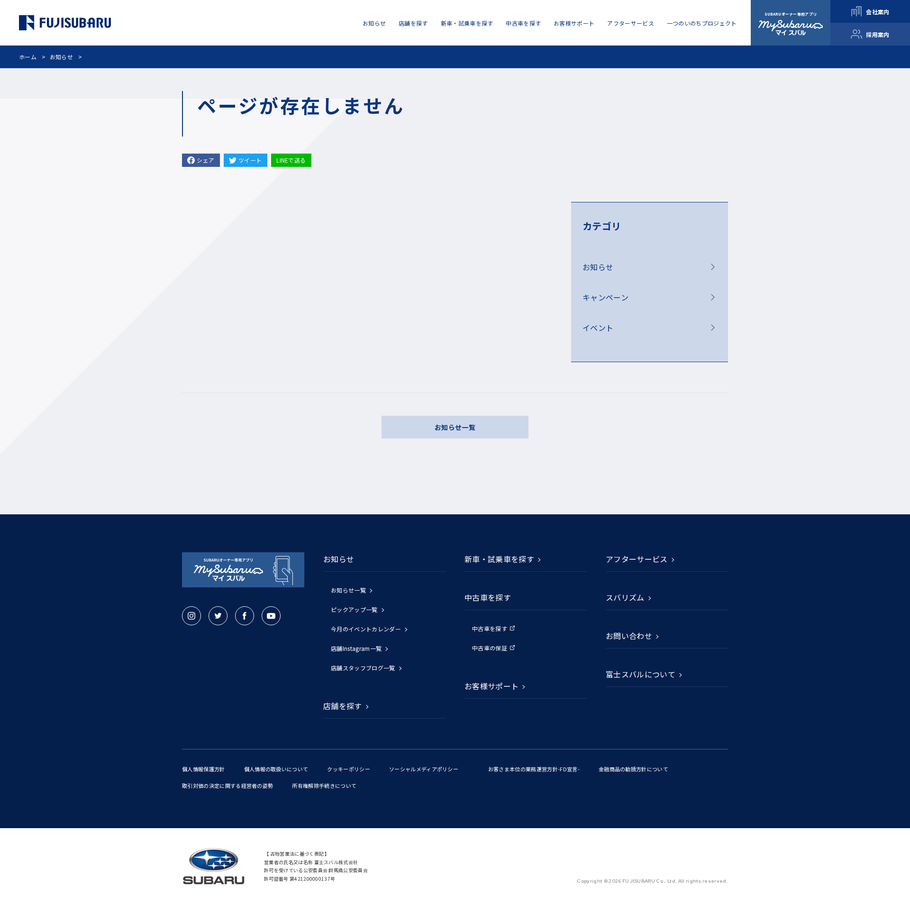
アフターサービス (630, 23)
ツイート (250, 160)
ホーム (27, 57)
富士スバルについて (640, 674)
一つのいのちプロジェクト (702, 23)
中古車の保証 (489, 648)
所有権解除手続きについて (324, 785)
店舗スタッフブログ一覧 (363, 668)
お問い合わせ (629, 635)
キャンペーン (605, 297)
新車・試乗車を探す (467, 23)
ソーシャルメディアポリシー (423, 769)
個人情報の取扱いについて (276, 769)
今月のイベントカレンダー (366, 629)
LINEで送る (291, 160)
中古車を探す (489, 628)
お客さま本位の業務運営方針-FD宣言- (534, 769)
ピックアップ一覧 (354, 609)
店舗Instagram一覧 (356, 648)
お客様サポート (574, 23)
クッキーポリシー (348, 769)
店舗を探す (413, 23)
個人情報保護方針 (203, 769)
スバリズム (625, 597)
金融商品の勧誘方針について (633, 769)
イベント (597, 327)
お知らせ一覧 (455, 427)
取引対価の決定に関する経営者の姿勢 (227, 785)
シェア (205, 160)
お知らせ (61, 57)
